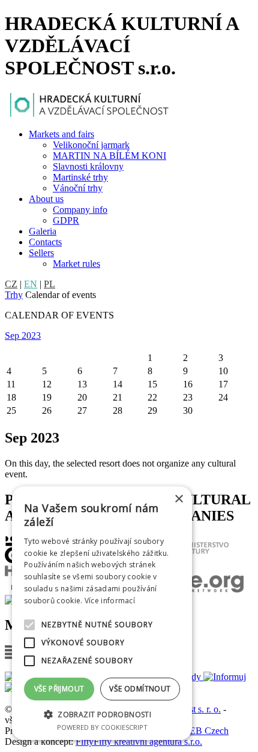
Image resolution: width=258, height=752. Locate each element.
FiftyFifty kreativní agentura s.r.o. (139, 741)
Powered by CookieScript (102, 727)
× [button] (178, 499)
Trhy (14, 295)
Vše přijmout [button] (59, 689)
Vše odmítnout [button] (139, 689)
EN (30, 284)
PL (49, 284)
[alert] (102, 613)
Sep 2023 (23, 335)
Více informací (110, 600)
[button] (102, 714)
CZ (11, 284)
